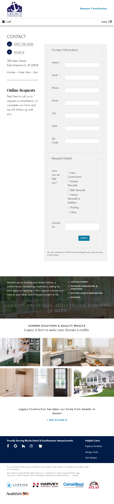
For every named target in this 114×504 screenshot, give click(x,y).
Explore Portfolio (93, 446)
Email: (55, 75)
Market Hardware (63, 475)
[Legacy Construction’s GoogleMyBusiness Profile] (15, 446)
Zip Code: (55, 140)
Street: (55, 100)
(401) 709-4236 (23, 44)
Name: (56, 62)
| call (8, 22)
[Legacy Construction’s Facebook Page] (8, 446)
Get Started (90, 457)
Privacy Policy (90, 252)
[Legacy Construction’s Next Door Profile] (40, 446)
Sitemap (75, 475)
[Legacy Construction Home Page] (22, 9)
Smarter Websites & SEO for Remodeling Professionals (35, 475)
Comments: (56, 225)
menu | (105, 22)
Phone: (55, 88)
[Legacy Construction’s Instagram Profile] (31, 446)
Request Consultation (93, 8)
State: (55, 126)
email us (19, 52)
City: (54, 113)
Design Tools (91, 452)
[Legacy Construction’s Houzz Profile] (23, 446)
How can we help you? (56, 176)
